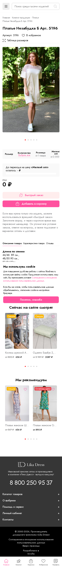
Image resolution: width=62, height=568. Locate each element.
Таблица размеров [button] (17, 40)
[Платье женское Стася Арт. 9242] (45, 403)
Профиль (55, 565)
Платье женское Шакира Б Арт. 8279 (17, 425)
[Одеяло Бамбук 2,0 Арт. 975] (45, 331)
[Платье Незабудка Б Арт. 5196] (31, 89)
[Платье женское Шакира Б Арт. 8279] (17, 403)
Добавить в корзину (34, 204)
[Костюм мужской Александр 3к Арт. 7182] (17, 331)
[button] (6, 6)
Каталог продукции (21, 17)
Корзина (31, 565)
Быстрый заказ (34, 195)
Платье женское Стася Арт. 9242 (45, 425)
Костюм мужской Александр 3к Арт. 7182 (17, 353)
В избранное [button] (33, 35)
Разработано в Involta (31, 552)
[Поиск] (55, 6)
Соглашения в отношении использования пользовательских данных (31, 541)
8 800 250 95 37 (31, 482)
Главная (6, 565)
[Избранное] (25, 317)
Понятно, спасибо (31, 300)
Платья (35, 17)
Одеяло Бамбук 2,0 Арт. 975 (45, 353)
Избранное (43, 565)
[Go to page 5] (37, 366)
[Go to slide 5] (37, 140)
